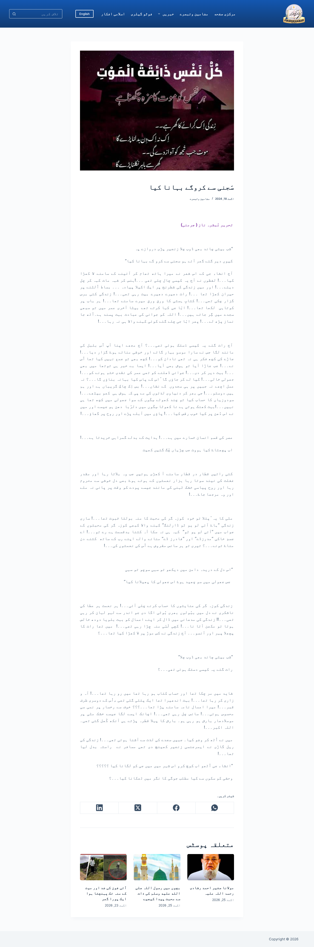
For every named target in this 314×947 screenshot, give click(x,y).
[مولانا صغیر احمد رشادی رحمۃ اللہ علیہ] (210, 867)
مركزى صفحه (225, 14)
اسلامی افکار (113, 14)
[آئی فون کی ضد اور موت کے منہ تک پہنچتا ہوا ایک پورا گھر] (103, 867)
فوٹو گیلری (141, 14)
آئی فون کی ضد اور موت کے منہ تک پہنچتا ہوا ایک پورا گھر (106, 893)
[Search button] (14, 13)
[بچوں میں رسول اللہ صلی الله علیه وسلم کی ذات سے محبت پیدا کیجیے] (157, 867)
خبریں (168, 14)
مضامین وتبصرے (194, 14)
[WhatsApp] (214, 808)
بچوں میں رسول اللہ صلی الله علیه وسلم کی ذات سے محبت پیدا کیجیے (157, 893)
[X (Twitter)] (137, 808)
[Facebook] (176, 808)
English (84, 14)
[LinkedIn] (99, 808)
